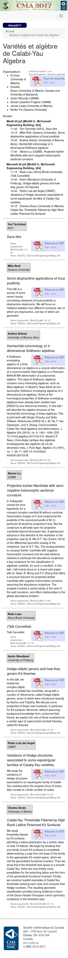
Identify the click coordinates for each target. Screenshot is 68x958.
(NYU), (38, 129)
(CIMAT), (36, 196)
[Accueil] (34, 5)
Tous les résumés (53, 78)
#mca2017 (14, 25)
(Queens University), (37, 134)
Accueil (10, 31)
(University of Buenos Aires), (37, 144)
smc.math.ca (31, 943)
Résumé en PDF (54, 243)
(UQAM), (37, 155)
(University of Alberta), (37, 209)
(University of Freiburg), (35, 183)
